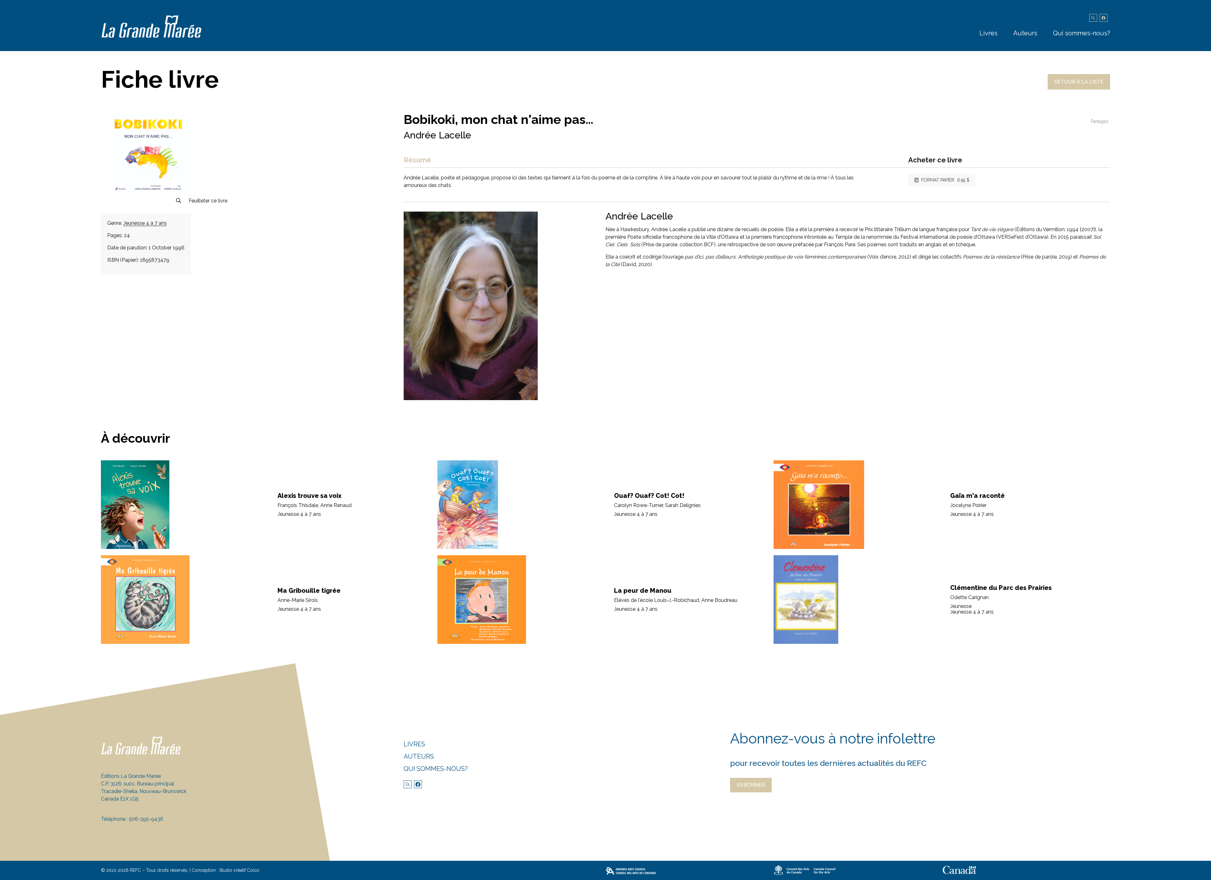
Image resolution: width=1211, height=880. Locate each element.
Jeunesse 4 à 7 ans (145, 223)
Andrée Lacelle (437, 135)
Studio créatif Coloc (239, 870)
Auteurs (1025, 33)
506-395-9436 (146, 819)
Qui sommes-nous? (1081, 33)
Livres (988, 33)
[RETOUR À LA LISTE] (1079, 88)
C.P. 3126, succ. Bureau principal (137, 784)
